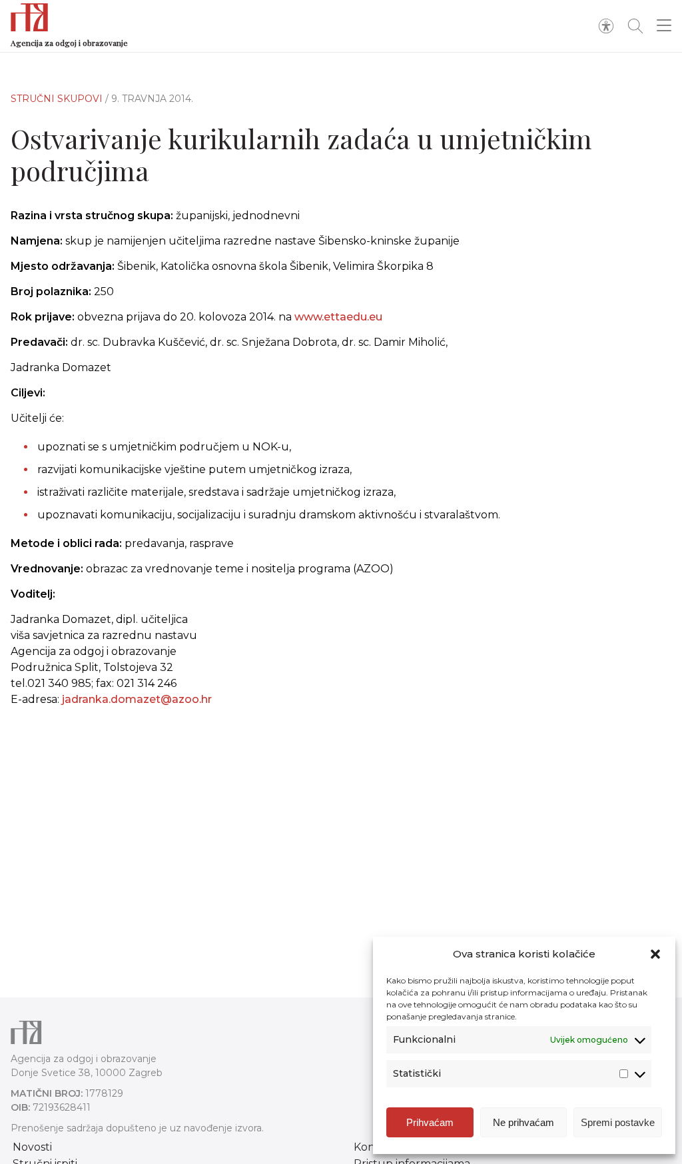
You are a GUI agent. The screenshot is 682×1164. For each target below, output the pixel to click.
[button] (655, 954)
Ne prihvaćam (523, 1122)
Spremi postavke (618, 1122)
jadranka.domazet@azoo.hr (137, 699)
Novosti (32, 1147)
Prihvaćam (430, 1122)
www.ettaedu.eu (338, 316)
